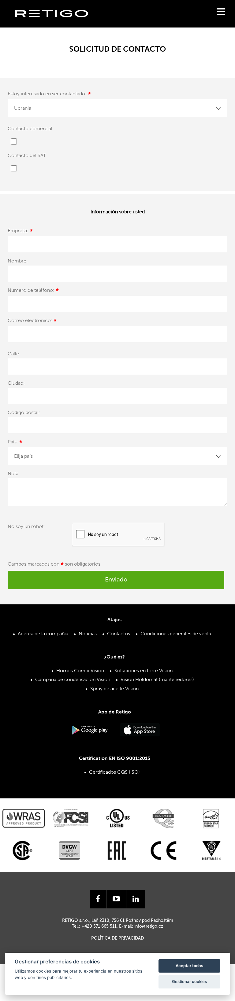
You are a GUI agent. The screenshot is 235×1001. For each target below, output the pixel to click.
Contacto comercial (30, 129)
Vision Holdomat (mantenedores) (157, 679)
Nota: (14, 473)
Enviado (116, 580)
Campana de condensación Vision (72, 679)
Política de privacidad (117, 938)
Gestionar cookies (189, 981)
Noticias (88, 634)
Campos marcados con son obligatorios (54, 565)
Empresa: (20, 232)
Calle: (14, 354)
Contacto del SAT (27, 155)
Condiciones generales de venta (175, 634)
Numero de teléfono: (33, 291)
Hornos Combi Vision (80, 671)
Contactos (118, 634)
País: (15, 443)
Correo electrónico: (32, 321)
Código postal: (24, 412)
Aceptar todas (189, 965)
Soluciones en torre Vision (143, 671)
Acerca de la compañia (43, 634)
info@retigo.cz (148, 926)
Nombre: (18, 261)
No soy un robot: (26, 526)
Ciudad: (16, 383)
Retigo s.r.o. (56, 23)
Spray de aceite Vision (114, 689)
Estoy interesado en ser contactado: (49, 95)
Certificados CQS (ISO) (114, 772)
